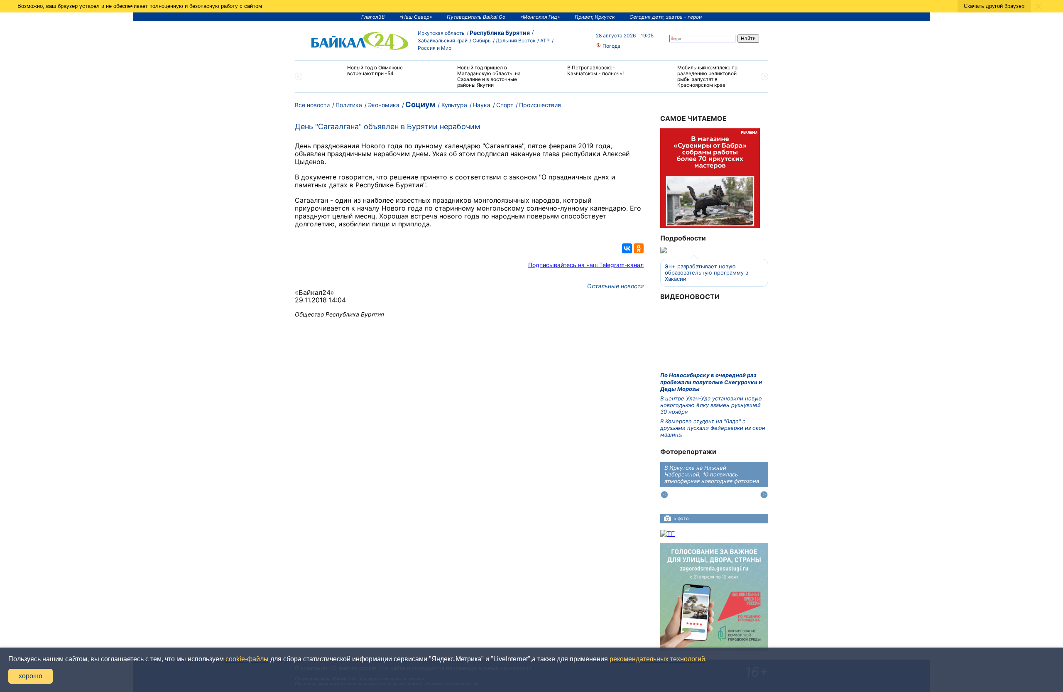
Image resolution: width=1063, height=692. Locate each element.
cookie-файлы (247, 659)
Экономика (383, 104)
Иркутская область (441, 33)
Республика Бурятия (500, 32)
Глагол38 (373, 17)
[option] (366, 74)
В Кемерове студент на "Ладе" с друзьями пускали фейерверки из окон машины (712, 428)
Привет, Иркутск (595, 17)
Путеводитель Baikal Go (476, 17)
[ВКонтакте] (627, 248)
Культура (454, 104)
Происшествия (540, 104)
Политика (349, 104)
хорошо (30, 676)
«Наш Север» (415, 17)
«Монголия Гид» (540, 17)
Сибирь (482, 40)
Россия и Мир (434, 48)
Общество (309, 314)
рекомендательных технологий (657, 659)
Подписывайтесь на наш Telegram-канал (586, 264)
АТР (545, 40)
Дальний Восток (515, 40)
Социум (420, 104)
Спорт (504, 104)
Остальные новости (615, 286)
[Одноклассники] (639, 248)
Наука (481, 104)
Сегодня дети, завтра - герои (665, 17)
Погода (610, 46)
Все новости (312, 104)
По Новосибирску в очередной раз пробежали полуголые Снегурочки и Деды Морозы (711, 382)
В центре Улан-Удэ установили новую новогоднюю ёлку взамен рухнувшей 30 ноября (711, 405)
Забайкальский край (443, 40)
